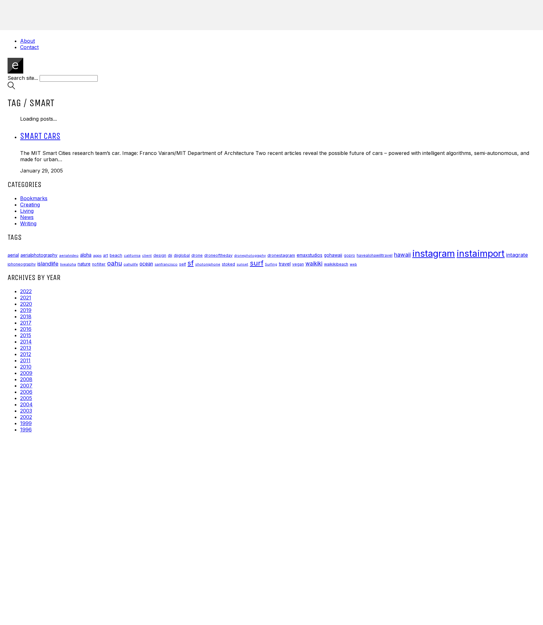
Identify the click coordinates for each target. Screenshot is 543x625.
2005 (26, 398)
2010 (25, 367)
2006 (26, 392)
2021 (25, 297)
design (159, 255)
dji (170, 255)
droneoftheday (218, 255)
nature (84, 263)
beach (116, 255)
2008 (26, 379)
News (27, 217)
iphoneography (22, 264)
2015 (25, 335)
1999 (26, 423)
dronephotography (250, 256)
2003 (26, 411)
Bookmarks (33, 198)
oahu (114, 263)
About (27, 41)
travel (285, 263)
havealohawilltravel (374, 255)
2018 (25, 316)
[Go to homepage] (15, 72)
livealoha (68, 264)
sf (191, 263)
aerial (13, 255)
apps (97, 255)
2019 (25, 310)
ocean (146, 264)
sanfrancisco (166, 264)
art (105, 255)
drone (197, 255)
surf (256, 263)
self (182, 264)
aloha (85, 255)
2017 (25, 323)
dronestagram (281, 255)
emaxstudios (309, 255)
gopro (349, 255)
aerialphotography (39, 255)
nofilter (99, 264)
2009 (26, 373)
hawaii (402, 254)
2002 (26, 417)
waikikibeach (336, 264)
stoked (228, 264)
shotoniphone (207, 264)
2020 (26, 304)
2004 (26, 404)
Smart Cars (40, 136)
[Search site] (11, 87)
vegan (298, 264)
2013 (25, 348)
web (353, 264)
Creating (30, 204)
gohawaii (333, 255)
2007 (26, 385)
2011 (25, 360)
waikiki (313, 263)
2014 (26, 341)
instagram (433, 253)
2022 (26, 291)
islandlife (47, 263)
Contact (29, 47)
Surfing (271, 264)
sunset (242, 264)
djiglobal (182, 255)
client (147, 255)
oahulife (130, 264)
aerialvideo (69, 255)
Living (27, 211)
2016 (25, 329)
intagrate (517, 255)
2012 (25, 354)
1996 (26, 429)
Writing (28, 223)
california (132, 255)
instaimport (481, 253)
